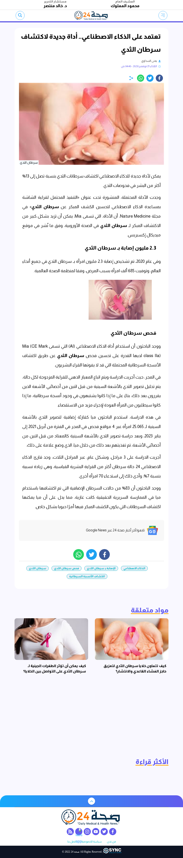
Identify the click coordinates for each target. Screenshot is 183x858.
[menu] (162, 15)
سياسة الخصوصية (91, 841)
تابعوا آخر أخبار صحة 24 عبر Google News (115, 530)
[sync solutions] (112, 852)
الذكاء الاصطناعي (134, 568)
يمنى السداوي (149, 60)
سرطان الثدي (45, 206)
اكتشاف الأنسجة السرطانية (87, 576)
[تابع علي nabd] (78, 831)
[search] (20, 15)
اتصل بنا (71, 841)
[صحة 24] (91, 15)
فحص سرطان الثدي (66, 568)
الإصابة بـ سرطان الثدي (101, 568)
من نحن (111, 841)
